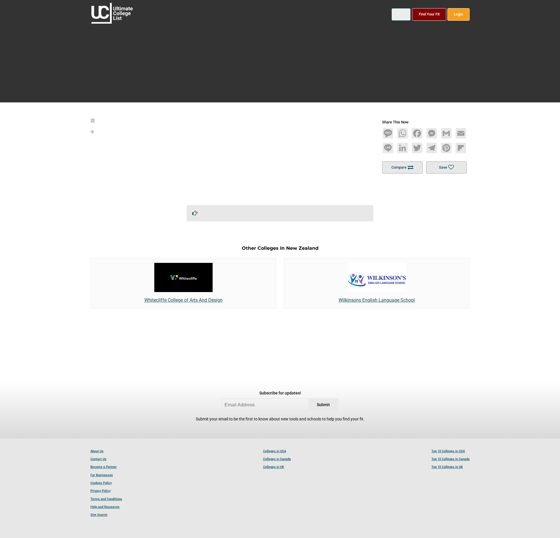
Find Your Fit (429, 14)
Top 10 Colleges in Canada (450, 459)
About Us (97, 451)
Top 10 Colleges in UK (447, 467)
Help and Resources (105, 507)
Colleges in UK (273, 467)
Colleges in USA (274, 451)
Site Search (98, 515)
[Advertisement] (280, 159)
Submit (323, 404)
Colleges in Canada (277, 459)
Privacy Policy (100, 491)
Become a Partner (103, 467)
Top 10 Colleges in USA (448, 451)
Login (458, 14)
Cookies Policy (101, 483)
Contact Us (98, 459)
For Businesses (101, 475)
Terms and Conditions (106, 499)
